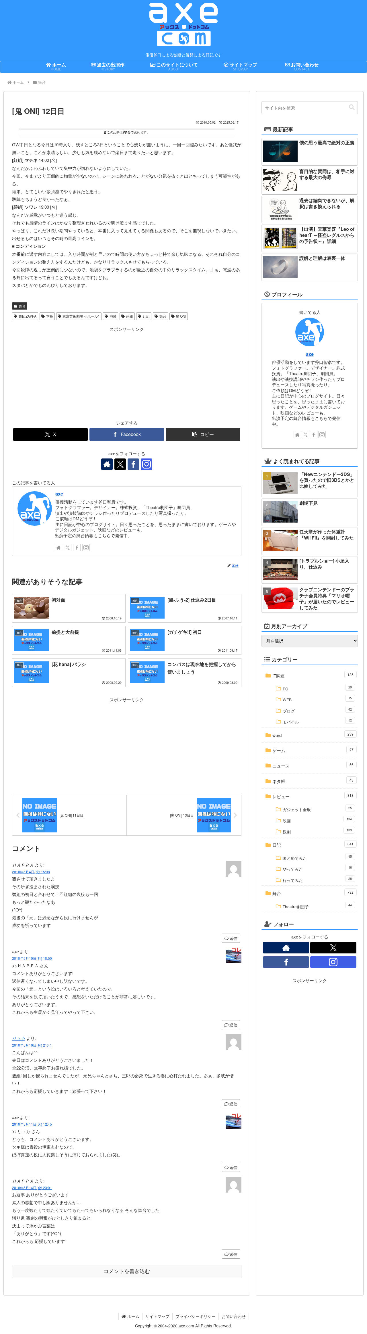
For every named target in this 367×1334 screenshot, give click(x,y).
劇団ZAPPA (27, 316)
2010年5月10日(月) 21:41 (32, 1045)
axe (59, 493)
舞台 (22, 306)
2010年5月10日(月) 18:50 (32, 958)
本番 (49, 316)
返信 (233, 938)
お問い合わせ (234, 1316)
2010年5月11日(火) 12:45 (32, 1124)
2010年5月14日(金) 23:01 (32, 1187)
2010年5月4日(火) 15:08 (31, 871)
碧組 (129, 316)
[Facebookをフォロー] (133, 464)
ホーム (132, 1316)
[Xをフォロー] (120, 464)
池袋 (113, 316)
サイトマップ (157, 1316)
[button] (203, 434)
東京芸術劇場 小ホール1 (81, 316)
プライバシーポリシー (195, 1316)
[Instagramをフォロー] (146, 464)
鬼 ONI (181, 316)
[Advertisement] (69, 373)
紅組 (146, 316)
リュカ (18, 1038)
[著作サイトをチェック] (107, 464)
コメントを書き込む (127, 1271)
